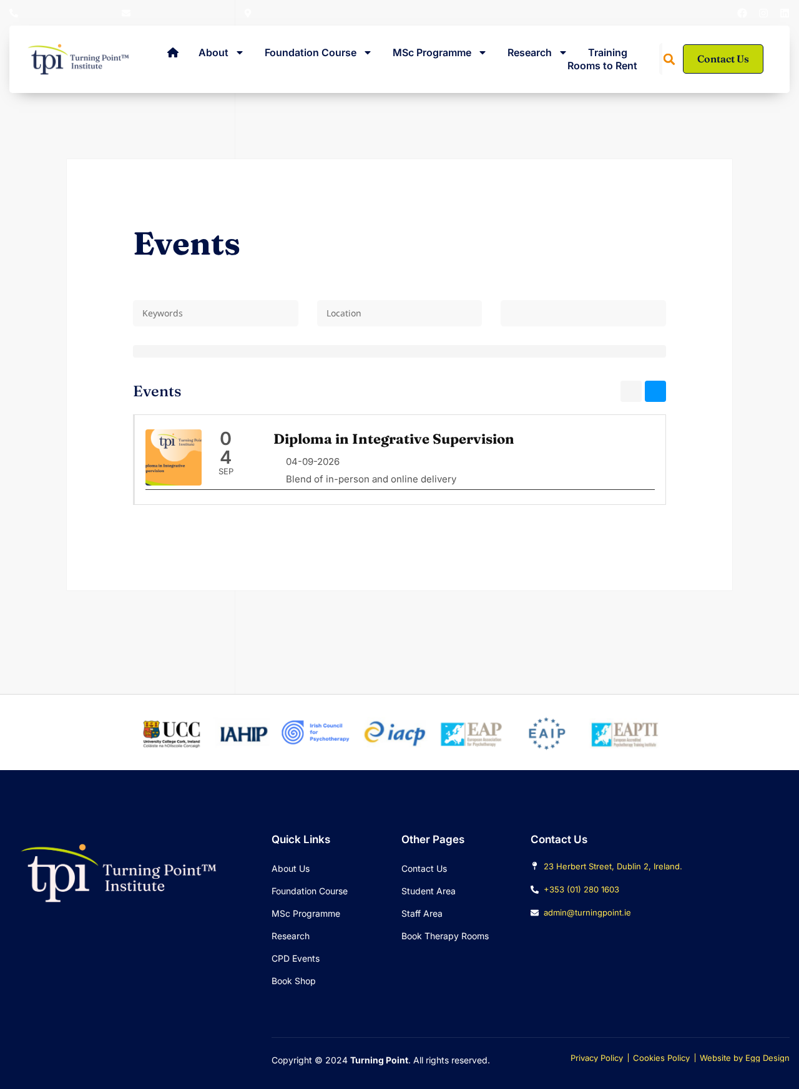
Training (607, 52)
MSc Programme (432, 52)
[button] (669, 59)
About (213, 52)
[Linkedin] (785, 13)
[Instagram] (763, 13)
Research (529, 52)
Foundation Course (310, 52)
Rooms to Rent (602, 65)
